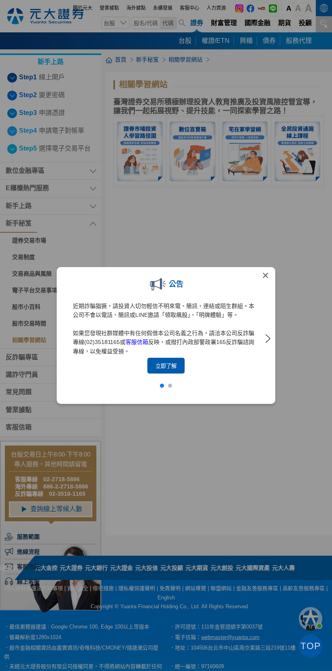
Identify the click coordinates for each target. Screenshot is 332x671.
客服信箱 (137, 342)
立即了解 (166, 366)
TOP (310, 646)
